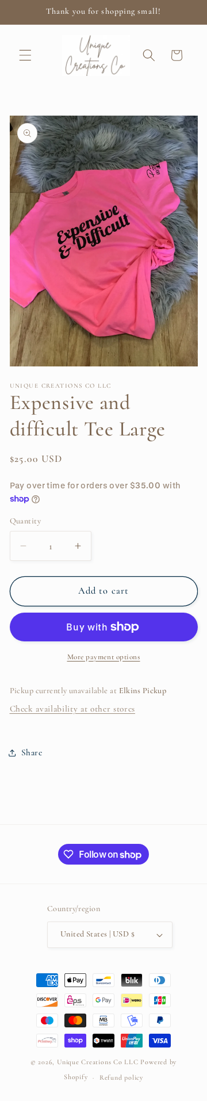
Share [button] (32, 752)
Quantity (25, 521)
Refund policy (121, 1077)
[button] (25, 55)
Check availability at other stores (72, 709)
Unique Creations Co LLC (98, 1062)
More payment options (103, 657)
